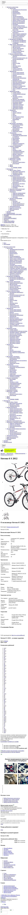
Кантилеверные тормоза (19, 100)
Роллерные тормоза (17, 102)
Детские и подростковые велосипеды (16, 428)
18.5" (5, 665)
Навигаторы (16, 139)
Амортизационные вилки (19, 45)
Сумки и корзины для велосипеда (18, 31)
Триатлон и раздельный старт (17, 189)
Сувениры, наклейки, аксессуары (18, 29)
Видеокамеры (16, 138)
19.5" (5, 668)
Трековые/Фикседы (17, 174)
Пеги (14, 114)
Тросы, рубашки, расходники (20, 88)
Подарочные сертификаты (16, 39)
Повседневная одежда (18, 155)
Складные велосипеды (15, 207)
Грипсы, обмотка (17, 112)
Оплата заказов (7, 851)
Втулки (14, 60)
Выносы (15, 111)
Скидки (6, 860)
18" (4, 664)
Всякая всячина (16, 13)
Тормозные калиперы (18, 104)
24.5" (5, 683)
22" (4, 675)
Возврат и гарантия (9, 853)
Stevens (6, 641)
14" (4, 652)
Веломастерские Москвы (10, 887)
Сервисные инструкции (10, 889)
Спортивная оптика (18, 152)
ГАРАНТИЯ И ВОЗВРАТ (10, 218)
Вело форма (16, 147)
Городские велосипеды (18, 195)
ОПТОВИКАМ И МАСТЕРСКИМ (12, 214)
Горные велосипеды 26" (19, 177)
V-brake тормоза (17, 92)
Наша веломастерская (9, 876)
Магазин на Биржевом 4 (10, 874)
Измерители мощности (18, 143)
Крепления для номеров (19, 21)
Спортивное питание (15, 158)
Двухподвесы (16, 185)
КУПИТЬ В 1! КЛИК (13, 741)
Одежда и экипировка (15, 146)
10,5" (5, 731)
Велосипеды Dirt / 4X (18, 186)
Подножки (15, 24)
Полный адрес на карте (6, 810)
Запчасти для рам (17, 49)
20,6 (5, 732)
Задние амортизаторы (18, 48)
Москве (4, 231)
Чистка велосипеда (17, 37)
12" (4, 663)
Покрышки (15, 67)
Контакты (6, 855)
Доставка (6, 849)
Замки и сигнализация (18, 17)
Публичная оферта (8, 862)
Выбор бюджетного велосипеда (12, 798)
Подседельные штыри (18, 116)
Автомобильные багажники (20, 9)
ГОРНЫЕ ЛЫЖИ (17, 167)
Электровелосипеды (15, 206)
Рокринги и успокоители (19, 86)
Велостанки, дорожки (15, 159)
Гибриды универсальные (19, 193)
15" (4, 655)
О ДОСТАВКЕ (7, 217)
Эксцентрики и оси (17, 70)
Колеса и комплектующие (16, 53)
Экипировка (16, 157)
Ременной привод (17, 84)
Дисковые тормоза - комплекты (18, 97)
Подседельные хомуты (18, 51)
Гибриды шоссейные (18, 194)
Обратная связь (4, 906)
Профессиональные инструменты (18, 128)
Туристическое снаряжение (19, 33)
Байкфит (9, 211)
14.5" (5, 653)
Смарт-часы (16, 142)
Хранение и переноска (18, 36)
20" (4, 669)
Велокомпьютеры (17, 134)
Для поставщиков (8, 866)
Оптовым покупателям (9, 864)
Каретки (15, 75)
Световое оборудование (19, 25)
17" (4, 660)
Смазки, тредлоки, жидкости (20, 27)
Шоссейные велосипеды (19, 171)
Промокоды (7, 863)
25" (4, 684)
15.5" (5, 656)
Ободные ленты (17, 66)
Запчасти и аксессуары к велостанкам (19, 163)
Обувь (14, 148)
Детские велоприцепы (18, 205)
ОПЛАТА (6, 219)
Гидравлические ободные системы (18, 331)
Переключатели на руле (19, 83)
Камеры (15, 62)
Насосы (14, 15)
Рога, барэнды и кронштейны (17, 118)
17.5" (5, 661)
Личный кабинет (8, 848)
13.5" (5, 651)
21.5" (5, 673)
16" (4, 657)
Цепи (14, 90)
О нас (5, 873)
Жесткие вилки (16, 47)
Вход (5, 243)
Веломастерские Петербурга (11, 888)
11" (4, 685)
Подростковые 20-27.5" (18, 203)
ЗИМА (11, 166)
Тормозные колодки (18, 106)
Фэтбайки (15, 187)
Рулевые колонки (17, 52)
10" (4, 689)
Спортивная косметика (18, 151)
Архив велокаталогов (9, 885)
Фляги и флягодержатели (19, 35)
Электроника (13, 132)
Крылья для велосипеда (19, 23)
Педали (14, 115)
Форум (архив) (7, 892)
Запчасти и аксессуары (12, 7)
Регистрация (7, 244)
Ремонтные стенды (17, 131)
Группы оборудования (18, 72)
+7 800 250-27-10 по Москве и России (10, 895)
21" (4, 672)
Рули (14, 120)
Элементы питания (17, 144)
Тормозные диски (17, 103)
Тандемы (12, 210)
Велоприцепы (16, 12)
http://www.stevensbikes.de (18, 635)
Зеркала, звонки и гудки (19, 20)
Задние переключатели (18, 74)
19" (4, 667)
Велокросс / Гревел (17, 173)
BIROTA (3, 225)
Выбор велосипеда (8, 891)
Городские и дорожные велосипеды (15, 191)
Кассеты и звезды (17, 76)
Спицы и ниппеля (17, 68)
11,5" (5, 677)
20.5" (5, 671)
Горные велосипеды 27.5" (19, 178)
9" (4, 692)
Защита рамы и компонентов (20, 19)
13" (4, 649)
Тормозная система (14, 91)
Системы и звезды (17, 87)
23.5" (5, 680)
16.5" (5, 659)
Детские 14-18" (16, 202)
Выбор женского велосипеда (11, 802)
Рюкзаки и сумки (17, 150)
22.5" (5, 676)
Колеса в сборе (16, 63)
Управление (13, 110)
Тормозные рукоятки (18, 107)
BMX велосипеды (14, 209)
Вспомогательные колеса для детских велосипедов (20, 58)
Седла (14, 122)
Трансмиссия (13, 71)
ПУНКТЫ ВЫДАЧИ (9, 222)
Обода (14, 64)
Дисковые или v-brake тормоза (11, 799)
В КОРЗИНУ (4, 741)
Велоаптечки (16, 130)
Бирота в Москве (8, 852)
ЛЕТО (11, 165)
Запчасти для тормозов (18, 99)
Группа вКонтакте (8, 878)
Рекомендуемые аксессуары (11, 800)
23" (4, 679)
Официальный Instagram (10, 880)
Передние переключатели (19, 82)
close (2, 824)
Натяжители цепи (17, 80)
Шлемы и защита (17, 154)
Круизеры (15, 197)
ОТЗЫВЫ (6, 215)
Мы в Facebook (7, 877)
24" (4, 681)
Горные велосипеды (15, 175)
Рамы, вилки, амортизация (16, 44)
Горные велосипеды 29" (19, 179)
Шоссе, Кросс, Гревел (15, 170)
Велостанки (16, 161)
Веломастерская (11, 213)
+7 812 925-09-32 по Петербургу (9, 896)
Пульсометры (16, 140)
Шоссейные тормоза (18, 108)
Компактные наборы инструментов (18, 125)
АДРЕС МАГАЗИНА (9, 221)
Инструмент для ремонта (16, 123)
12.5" (5, 648)
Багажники (15, 11)
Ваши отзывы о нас (9, 867)
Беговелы (15, 201)
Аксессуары (13, 8)
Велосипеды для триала (19, 183)
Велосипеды (10, 169)
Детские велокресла (18, 16)
